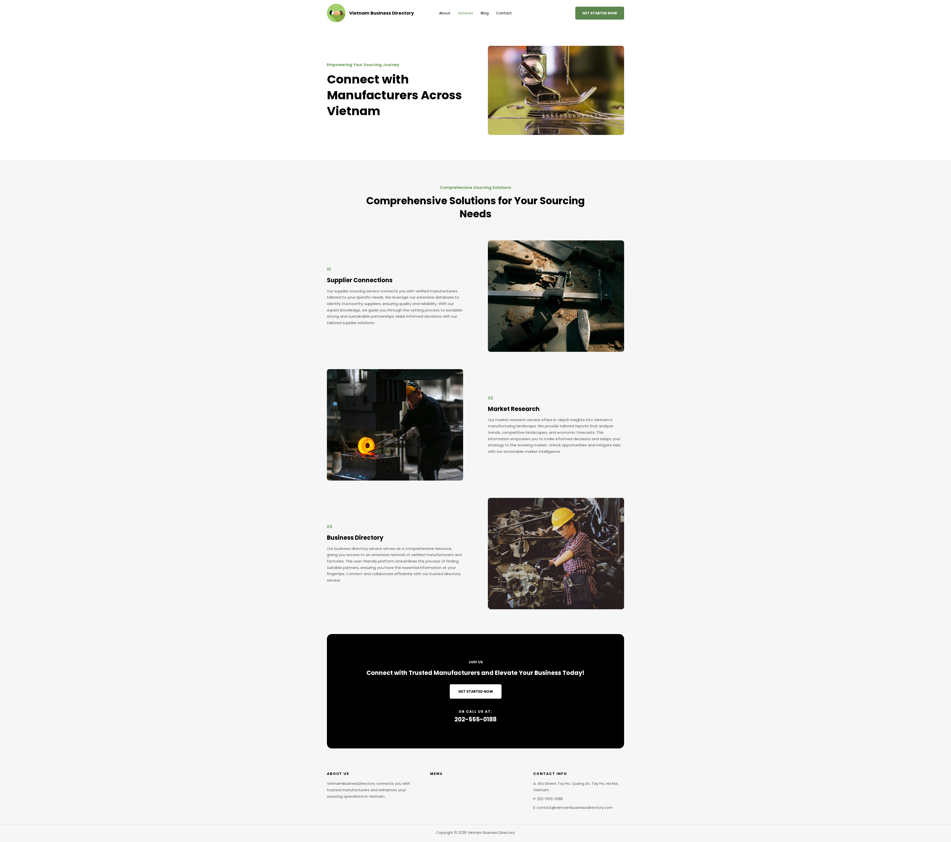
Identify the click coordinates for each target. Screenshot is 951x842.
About (444, 13)
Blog (485, 13)
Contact (504, 13)
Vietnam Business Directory (381, 13)
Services (465, 13)
